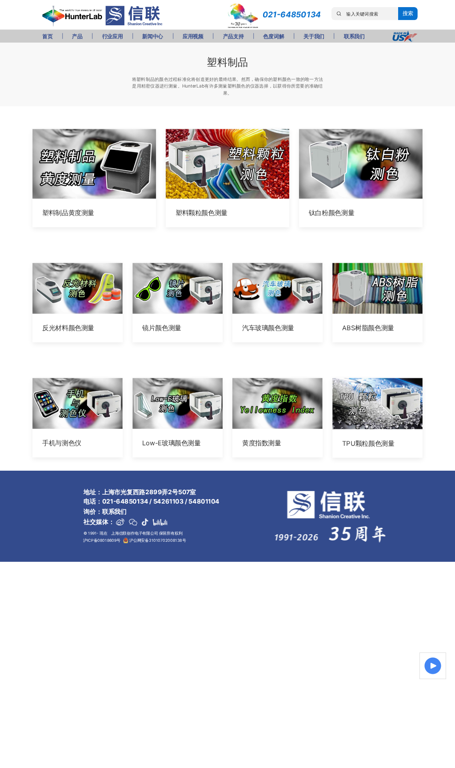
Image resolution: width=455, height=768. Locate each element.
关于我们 (313, 36)
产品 (77, 36)
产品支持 (233, 36)
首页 (47, 36)
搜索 (408, 13)
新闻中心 (152, 36)
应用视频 (193, 36)
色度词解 (273, 36)
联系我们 (354, 36)
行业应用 (112, 36)
